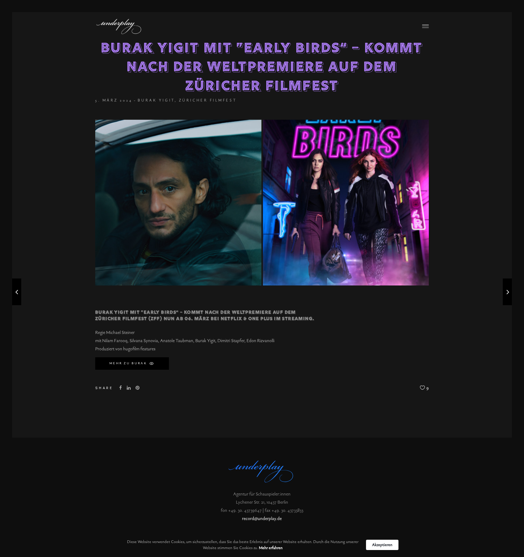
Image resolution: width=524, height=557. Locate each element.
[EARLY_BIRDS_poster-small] (346, 203)
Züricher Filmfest (208, 100)
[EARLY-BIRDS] (178, 203)
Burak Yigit (156, 100)
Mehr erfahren (271, 548)
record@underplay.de (262, 518)
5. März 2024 (114, 100)
